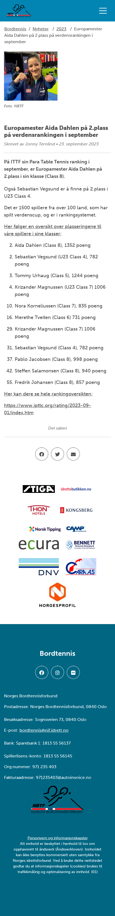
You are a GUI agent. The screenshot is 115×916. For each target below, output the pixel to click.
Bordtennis (15, 28)
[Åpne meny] (104, 10)
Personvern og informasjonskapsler (58, 838)
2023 (61, 28)
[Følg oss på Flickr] (73, 672)
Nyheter (41, 28)
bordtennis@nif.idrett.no (44, 730)
